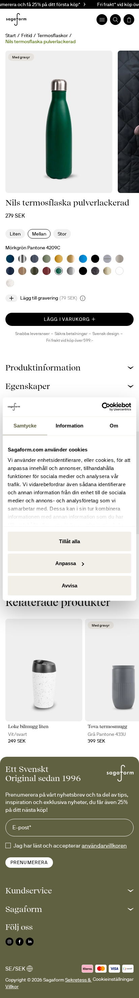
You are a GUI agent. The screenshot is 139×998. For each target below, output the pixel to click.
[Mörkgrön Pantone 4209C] (58, 271)
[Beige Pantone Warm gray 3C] (119, 259)
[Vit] (119, 271)
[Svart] (95, 259)
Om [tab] (114, 425)
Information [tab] (69, 425)
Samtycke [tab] (25, 425)
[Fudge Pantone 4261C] (22, 271)
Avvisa (69, 585)
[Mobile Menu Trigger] (101, 19)
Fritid (26, 35)
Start (10, 35)
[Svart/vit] (95, 271)
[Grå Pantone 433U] (34, 259)
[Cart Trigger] (128, 19)
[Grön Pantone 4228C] (34, 271)
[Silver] (71, 271)
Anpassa (65, 563)
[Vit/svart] (10, 283)
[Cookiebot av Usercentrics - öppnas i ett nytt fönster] (101, 407)
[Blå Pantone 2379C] (10, 271)
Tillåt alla (69, 541)
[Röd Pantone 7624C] (46, 271)
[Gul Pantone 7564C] (58, 259)
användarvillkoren (104, 845)
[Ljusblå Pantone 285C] (83, 259)
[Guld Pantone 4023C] (71, 259)
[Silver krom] (22, 259)
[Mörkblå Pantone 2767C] (107, 259)
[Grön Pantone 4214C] (46, 259)
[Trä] (107, 271)
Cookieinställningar (113, 979)
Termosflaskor (52, 35)
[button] (69, 367)
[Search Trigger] (115, 19)
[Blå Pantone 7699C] (10, 259)
